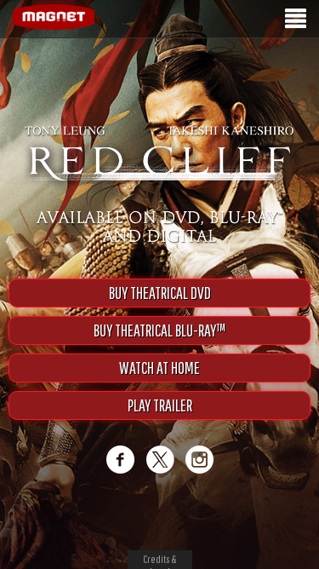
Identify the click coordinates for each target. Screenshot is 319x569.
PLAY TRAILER (160, 423)
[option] (159, 66)
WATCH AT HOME (159, 385)
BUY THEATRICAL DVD (160, 310)
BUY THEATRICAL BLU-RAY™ (159, 348)
